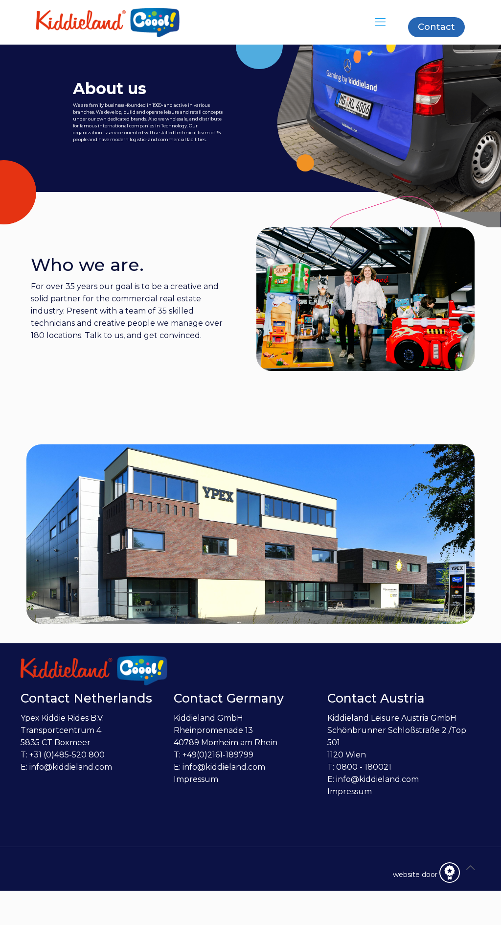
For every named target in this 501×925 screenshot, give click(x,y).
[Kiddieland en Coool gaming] (108, 22)
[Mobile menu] (380, 22)
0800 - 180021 (363, 767)
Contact (436, 27)
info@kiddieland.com (70, 767)
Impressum (196, 779)
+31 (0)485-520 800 (67, 754)
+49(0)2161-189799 (217, 754)
